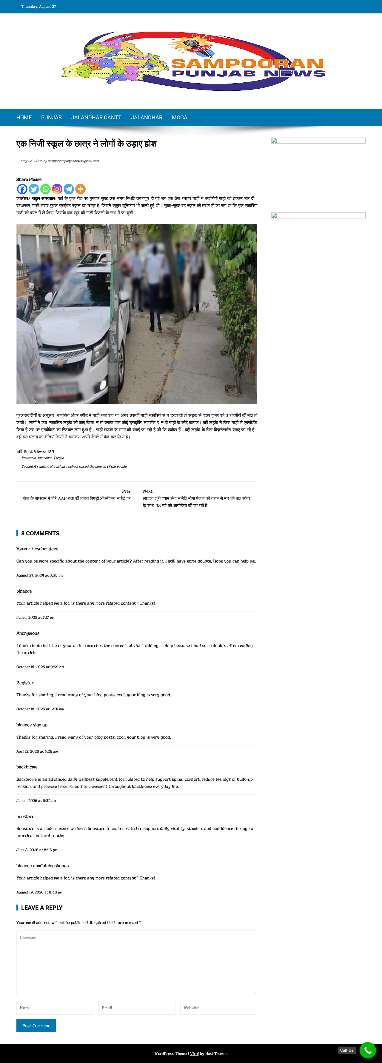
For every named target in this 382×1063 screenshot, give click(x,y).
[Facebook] (22, 189)
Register (25, 682)
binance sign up (31, 725)
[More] (80, 189)
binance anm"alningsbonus (42, 865)
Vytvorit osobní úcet (37, 548)
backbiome (27, 767)
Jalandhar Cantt (96, 117)
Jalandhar (146, 117)
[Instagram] (57, 189)
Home (24, 117)
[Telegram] (69, 189)
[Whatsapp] (45, 189)
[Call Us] (368, 1050)
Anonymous (27, 633)
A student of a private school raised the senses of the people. (80, 466)
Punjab (51, 117)
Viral (194, 1053)
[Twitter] (34, 189)
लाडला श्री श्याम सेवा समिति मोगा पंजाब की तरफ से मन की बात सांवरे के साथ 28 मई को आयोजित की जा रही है (196, 498)
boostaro (25, 816)
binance (24, 591)
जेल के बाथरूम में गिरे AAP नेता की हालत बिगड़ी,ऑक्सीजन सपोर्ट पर (77, 495)
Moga (179, 117)
